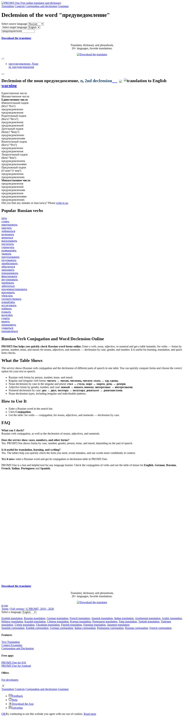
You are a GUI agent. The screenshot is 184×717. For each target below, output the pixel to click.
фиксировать (9, 276)
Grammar (63, 6)
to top (4, 605)
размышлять (8, 250)
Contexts (20, 6)
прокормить (8, 324)
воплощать (8, 292)
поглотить (7, 244)
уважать (6, 253)
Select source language (14, 23)
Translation (7, 6)
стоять (5, 221)
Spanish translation (102, 618)
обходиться (8, 266)
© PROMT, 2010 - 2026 (40, 608)
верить (5, 321)
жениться (7, 237)
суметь (5, 318)
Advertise (17, 707)
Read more (90, 713)
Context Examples (11, 645)
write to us (62, 202)
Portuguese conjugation (110, 627)
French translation (80, 618)
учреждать (7, 247)
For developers (9, 679)
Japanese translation (118, 624)
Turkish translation (148, 621)
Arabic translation (172, 618)
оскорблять (8, 302)
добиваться (8, 231)
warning (9, 85)
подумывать (8, 260)
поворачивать (9, 273)
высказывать (9, 240)
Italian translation (124, 618)
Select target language (14, 27)
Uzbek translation (24, 624)
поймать (6, 308)
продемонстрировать (14, 289)
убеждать (7, 295)
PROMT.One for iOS (13, 662)
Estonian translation (94, 624)
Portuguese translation (104, 621)
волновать (7, 234)
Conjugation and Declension (17, 648)
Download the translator (16, 38)
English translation (11, 618)
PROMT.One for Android (16, 665)
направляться (9, 331)
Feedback (17, 695)
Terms (4, 608)
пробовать (7, 282)
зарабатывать (9, 263)
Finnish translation (71, 624)
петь (4, 218)
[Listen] (114, 80)
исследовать (8, 305)
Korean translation (80, 621)
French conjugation (160, 627)
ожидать (6, 227)
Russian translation (34, 618)
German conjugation (61, 627)
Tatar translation (128, 621)
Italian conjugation (85, 627)
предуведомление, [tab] (23, 65)
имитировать (9, 224)
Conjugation (41, 6)
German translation (57, 618)
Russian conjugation (136, 627)
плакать (6, 311)
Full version (17, 608)
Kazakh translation (35, 621)
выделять (7, 315)
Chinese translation (58, 621)
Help (14, 699)
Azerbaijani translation (147, 618)
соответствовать (11, 298)
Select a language (11, 612)
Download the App (23, 703)
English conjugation (37, 627)
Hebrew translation (12, 621)
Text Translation (10, 641)
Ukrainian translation (48, 624)
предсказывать (10, 256)
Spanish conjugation (12, 627)
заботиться (8, 285)
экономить (7, 269)
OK (3, 713)
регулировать (9, 279)
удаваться (7, 327)
